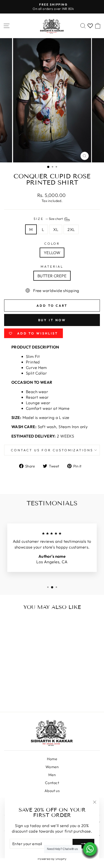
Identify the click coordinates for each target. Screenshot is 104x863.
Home (52, 759)
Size (49, 219)
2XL (71, 229)
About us (52, 790)
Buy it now (52, 320)
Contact (52, 782)
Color (52, 243)
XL (55, 229)
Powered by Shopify (52, 859)
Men (52, 775)
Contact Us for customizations (52, 450)
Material (52, 266)
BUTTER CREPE (52, 275)
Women (52, 767)
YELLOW (52, 252)
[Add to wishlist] (34, 623)
